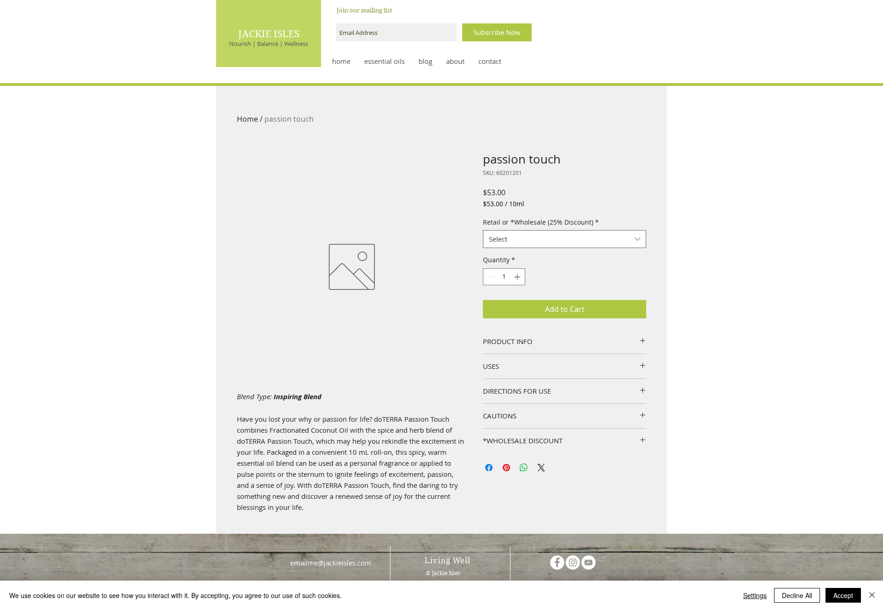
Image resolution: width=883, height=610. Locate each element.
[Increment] (518, 277)
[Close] (871, 595)
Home (247, 119)
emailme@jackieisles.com (330, 562)
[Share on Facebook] (488, 467)
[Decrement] (490, 277)
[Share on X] (541, 467)
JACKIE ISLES (268, 34)
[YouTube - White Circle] (588, 562)
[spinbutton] (504, 277)
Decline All (797, 595)
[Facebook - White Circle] (557, 562)
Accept (843, 595)
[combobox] (564, 239)
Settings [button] (755, 595)
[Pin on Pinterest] (506, 467)
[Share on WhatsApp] (523, 467)
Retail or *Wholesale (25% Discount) (541, 222)
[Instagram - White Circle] (573, 562)
